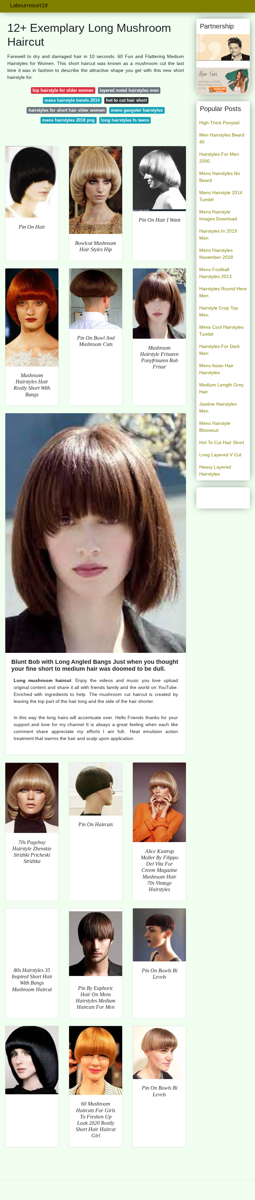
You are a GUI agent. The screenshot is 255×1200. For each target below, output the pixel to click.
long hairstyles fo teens (125, 120)
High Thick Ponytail (219, 122)
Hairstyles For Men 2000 (219, 157)
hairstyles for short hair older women (67, 110)
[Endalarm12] (223, 80)
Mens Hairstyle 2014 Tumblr (220, 196)
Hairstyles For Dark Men (219, 350)
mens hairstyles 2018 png (68, 120)
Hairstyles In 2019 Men (218, 234)
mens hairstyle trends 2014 (72, 100)
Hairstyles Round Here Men (223, 292)
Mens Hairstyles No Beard (219, 177)
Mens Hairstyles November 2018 (216, 254)
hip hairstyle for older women (63, 90)
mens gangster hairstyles (137, 110)
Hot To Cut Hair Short (221, 442)
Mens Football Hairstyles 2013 (215, 273)
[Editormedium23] (223, 47)
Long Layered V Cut (220, 454)
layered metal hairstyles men (129, 90)
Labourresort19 (28, 5)
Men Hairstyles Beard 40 (221, 138)
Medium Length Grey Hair (221, 388)
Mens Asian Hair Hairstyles (216, 369)
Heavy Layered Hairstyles (215, 470)
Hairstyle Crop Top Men (218, 311)
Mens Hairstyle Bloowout (214, 427)
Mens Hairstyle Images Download (218, 215)
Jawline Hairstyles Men (218, 407)
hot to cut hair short (126, 100)
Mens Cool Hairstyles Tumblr (221, 330)
